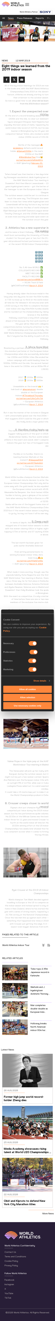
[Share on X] (14, 80)
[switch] (33, 652)
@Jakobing (18, 148)
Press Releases (24, 18)
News (11, 18)
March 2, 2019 (36, 469)
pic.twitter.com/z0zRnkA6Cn (29, 160)
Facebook (9, 1280)
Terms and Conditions (15, 1256)
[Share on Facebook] (6, 80)
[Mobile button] (27, 4)
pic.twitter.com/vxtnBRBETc (30, 279)
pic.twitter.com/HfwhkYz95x (30, 561)
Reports (40, 18)
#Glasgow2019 (35, 460)
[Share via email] (22, 80)
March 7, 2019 (36, 404)
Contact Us (10, 1252)
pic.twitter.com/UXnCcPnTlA (29, 398)
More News (48, 1213)
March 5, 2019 (36, 564)
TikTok (8, 1297)
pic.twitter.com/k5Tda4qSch (30, 463)
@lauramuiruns (29, 389)
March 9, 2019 (36, 285)
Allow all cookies (27, 689)
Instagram (9, 1284)
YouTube (9, 1293)
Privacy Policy (11, 1265)
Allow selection (27, 697)
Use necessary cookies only (27, 705)
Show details (39, 681)
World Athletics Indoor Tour (15, 945)
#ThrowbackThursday (32, 395)
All (3, 18)
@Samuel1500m (24, 151)
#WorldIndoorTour (27, 157)
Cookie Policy (11, 1261)
